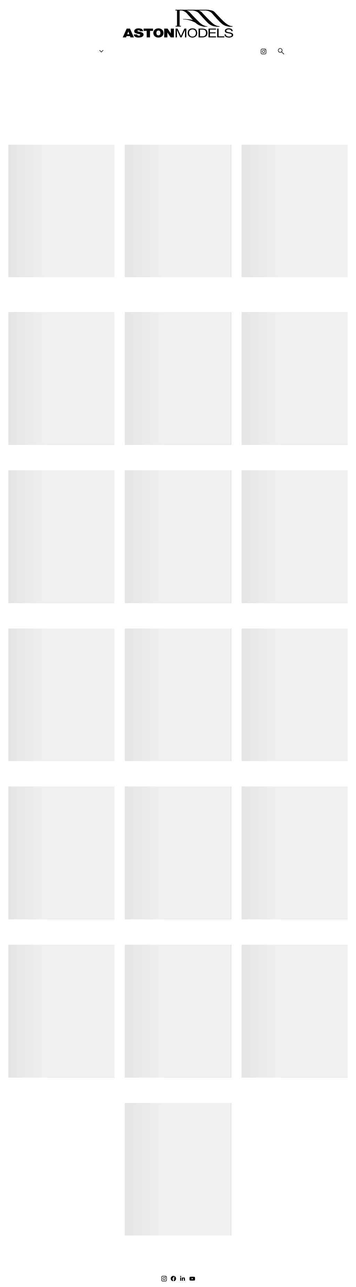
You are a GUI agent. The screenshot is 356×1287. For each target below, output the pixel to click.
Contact (238, 51)
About (206, 51)
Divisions (87, 51)
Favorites (174, 51)
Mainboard (331, 1272)
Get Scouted (132, 51)
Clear (178, 133)
